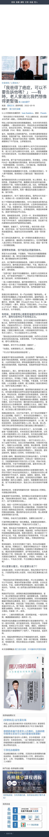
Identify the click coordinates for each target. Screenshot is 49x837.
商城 (31, 2)
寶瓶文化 (11, 106)
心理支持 (14, 83)
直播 (17, 2)
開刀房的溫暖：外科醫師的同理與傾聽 (30, 649)
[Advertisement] (24, 25)
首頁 (13, 2)
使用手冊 (9, 833)
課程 (22, 2)
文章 (27, 2)
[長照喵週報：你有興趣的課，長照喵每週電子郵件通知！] (24, 781)
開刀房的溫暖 (14, 109)
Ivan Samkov (27, 113)
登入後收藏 (23, 102)
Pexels (43, 113)
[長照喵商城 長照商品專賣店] (24, 817)
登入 (36, 2)
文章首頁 (5, 83)
